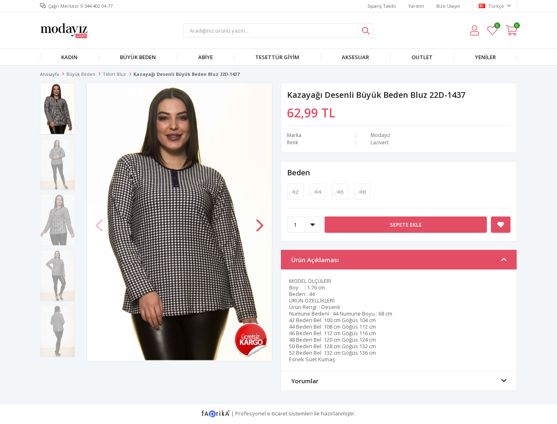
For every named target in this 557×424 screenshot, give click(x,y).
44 (317, 192)
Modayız (380, 135)
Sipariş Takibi (381, 6)
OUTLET (422, 57)
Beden (298, 172)
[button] (260, 221)
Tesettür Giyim (277, 57)
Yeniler (485, 57)
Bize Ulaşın (448, 6)
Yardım (416, 6)
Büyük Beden (138, 57)
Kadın (69, 57)
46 (340, 192)
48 (362, 192)
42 (295, 192)
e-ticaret (277, 413)
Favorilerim (496, 26)
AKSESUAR (355, 57)
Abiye (205, 57)
